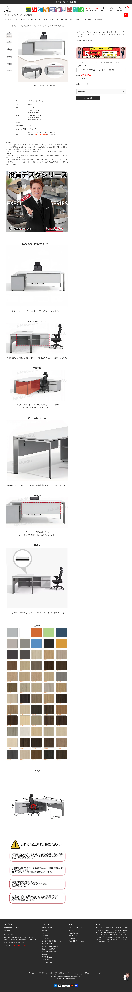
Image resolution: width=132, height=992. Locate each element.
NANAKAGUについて (48, 927)
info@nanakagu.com (20, 945)
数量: (78, 84)
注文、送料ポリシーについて (77, 941)
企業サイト (31, 973)
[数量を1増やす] (92, 84)
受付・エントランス (49, 19)
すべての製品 (13, 26)
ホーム (5, 26)
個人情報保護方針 (60, 973)
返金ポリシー (73, 930)
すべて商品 (7, 19)
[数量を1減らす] (83, 84)
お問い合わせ (46, 933)
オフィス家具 (18, 19)
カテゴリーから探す (97, 973)
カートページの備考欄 (41, 134)
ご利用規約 (72, 938)
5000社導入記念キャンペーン (70, 19)
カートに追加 (88, 98)
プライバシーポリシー (75, 927)
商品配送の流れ (73, 933)
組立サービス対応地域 (48, 949)
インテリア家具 (33, 19)
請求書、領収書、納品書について (51, 941)
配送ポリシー (73, 935)
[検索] (126, 15)
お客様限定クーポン (48, 943)
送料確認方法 (101, 91)
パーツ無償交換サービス (49, 951)
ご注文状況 (45, 935)
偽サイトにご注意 (47, 962)
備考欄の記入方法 (47, 957)
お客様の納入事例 (47, 954)
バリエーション (81, 66)
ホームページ (87, 19)
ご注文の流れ (46, 959)
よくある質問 (46, 938)
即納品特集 (98, 19)
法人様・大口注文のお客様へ (50, 946)
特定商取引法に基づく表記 (44, 973)
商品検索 (44, 930)
